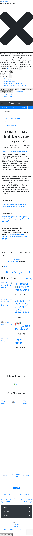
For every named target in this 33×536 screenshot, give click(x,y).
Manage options (9, 79)
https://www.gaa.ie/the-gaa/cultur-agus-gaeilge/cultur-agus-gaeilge (15, 237)
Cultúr (6, 266)
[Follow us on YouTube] (19, 488)
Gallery (7, 115)
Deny (17, 89)
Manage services (9, 81)
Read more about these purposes (15, 85)
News (14, 108)
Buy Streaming (25, 494)
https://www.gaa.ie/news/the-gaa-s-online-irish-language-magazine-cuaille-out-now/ (16, 219)
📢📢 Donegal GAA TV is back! (22, 326)
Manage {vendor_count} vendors (14, 83)
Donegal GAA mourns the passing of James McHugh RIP (22, 306)
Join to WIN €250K (8, 500)
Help (5, 529)
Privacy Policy (8, 96)
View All (27, 278)
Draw (23, 108)
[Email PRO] (14, 488)
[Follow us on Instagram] (18, 488)
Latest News (16, 259)
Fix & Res (4, 108)
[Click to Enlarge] (16, 151)
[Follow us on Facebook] (16, 488)
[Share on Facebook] (9, 261)
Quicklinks (6, 511)
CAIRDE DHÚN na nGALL (25, 500)
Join (30, 108)
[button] (16, 28)
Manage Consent (6, 535)
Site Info (5, 516)
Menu (5, 507)
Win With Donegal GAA (12, 118)
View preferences (26, 89)
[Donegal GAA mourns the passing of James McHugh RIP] (7, 302)
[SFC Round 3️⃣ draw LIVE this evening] (7, 285)
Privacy (12, 529)
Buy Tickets (9, 122)
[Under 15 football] (7, 340)
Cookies (20, 529)
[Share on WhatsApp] (17, 261)
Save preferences (6, 92)
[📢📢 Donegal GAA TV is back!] (7, 323)
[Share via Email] (14, 261)
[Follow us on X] (17, 488)
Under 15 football (20, 341)
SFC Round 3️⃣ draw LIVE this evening (22, 286)
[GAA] (5, 475)
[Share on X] (11, 261)
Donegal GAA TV (10, 125)
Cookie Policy (8, 94)
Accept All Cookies (7, 89)
